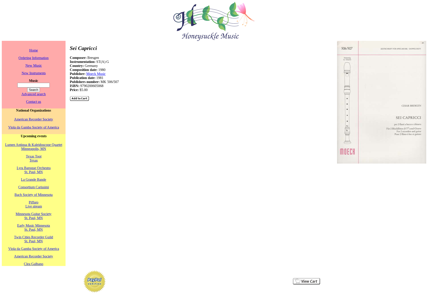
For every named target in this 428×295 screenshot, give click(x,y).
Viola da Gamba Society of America (33, 127)
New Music (33, 65)
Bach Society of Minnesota (33, 195)
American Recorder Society (33, 119)
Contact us (33, 102)
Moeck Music (96, 74)
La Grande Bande (33, 179)
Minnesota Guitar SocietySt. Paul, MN (33, 216)
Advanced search (33, 94)
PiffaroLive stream (33, 204)
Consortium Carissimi (33, 187)
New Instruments (34, 73)
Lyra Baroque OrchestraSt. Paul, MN (34, 170)
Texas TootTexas (33, 158)
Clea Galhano (33, 264)
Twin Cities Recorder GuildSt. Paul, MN (33, 239)
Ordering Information (34, 58)
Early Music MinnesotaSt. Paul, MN (33, 227)
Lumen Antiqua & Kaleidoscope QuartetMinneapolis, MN (33, 147)
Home (33, 50)
